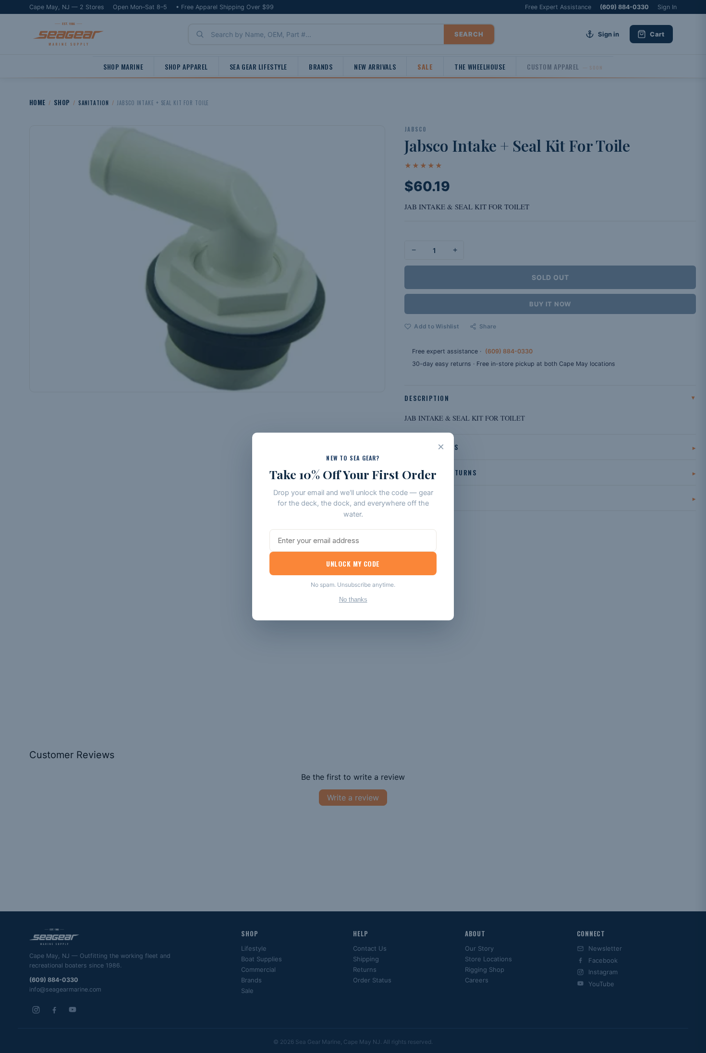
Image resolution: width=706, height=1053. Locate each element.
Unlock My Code (353, 563)
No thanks (353, 599)
